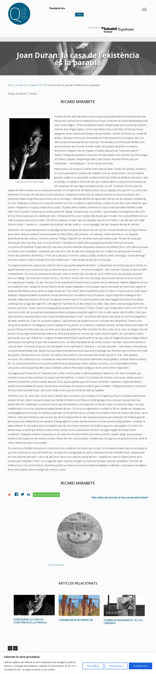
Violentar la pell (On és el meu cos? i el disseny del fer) (10, 648)
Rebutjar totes (116, 665)
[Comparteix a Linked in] (28, 494)
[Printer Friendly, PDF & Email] (10, 495)
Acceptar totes (140, 665)
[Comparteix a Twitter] (22, 494)
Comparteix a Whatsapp (47, 495)
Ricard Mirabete (56, 564)
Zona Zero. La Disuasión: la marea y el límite (15, 648)
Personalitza (93, 665)
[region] (78, 663)
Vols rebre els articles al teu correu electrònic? (119, 497)
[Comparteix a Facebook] (15, 494)
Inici (10, 85)
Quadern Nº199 (37, 85)
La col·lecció (20, 85)
